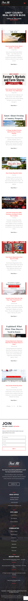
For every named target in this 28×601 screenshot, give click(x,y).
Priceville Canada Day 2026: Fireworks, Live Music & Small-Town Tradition (14, 214)
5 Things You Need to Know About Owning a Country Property (14, 132)
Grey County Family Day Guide (14, 385)
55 (17, 406)
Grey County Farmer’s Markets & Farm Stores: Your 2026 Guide (14, 566)
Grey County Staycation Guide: (14, 173)
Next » (20, 406)
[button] (24, 3)
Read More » (14, 562)
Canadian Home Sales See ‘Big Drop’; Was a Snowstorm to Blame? (14, 300)
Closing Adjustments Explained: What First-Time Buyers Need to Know (14, 342)
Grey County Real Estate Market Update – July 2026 (14, 559)
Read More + (14, 64)
